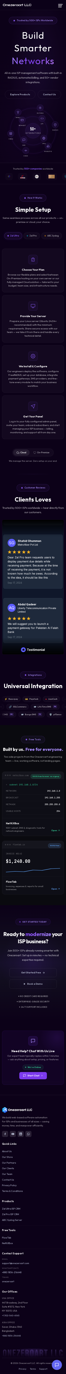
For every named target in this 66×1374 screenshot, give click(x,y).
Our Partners (9, 1162)
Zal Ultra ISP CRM (11, 1208)
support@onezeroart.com (15, 1263)
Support (43, 1368)
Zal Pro (33, 235)
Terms (33, 1368)
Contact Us (49, 94)
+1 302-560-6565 (10, 1315)
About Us (7, 1151)
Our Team (7, 1174)
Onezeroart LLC (17, 5)
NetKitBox (7, 1243)
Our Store (7, 1157)
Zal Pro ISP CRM (10, 1214)
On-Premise (43, 452)
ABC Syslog (53, 235)
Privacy (22, 1368)
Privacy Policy (9, 1185)
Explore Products (20, 94)
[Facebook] (5, 1134)
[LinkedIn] (21, 1134)
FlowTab (6, 1237)
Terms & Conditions (12, 1191)
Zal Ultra (14, 235)
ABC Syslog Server (12, 1220)
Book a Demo (35, 983)
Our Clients (8, 1168)
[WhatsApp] (28, 1134)
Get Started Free (31, 972)
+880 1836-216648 (11, 1272)
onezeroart (8, 1281)
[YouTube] (13, 1134)
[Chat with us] (57, 1365)
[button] (60, 5)
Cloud (23, 452)
